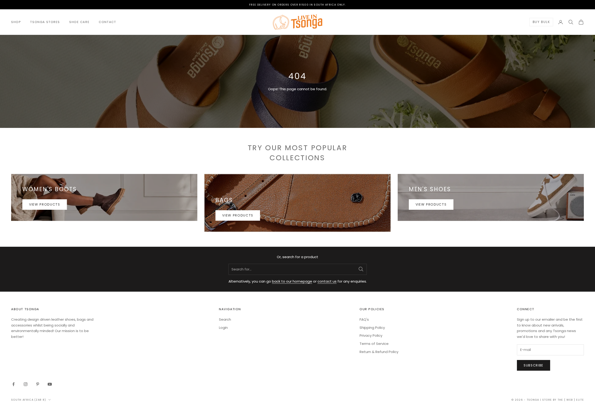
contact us (327, 281)
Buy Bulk (541, 22)
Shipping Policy (372, 327)
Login (223, 327)
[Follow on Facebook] (13, 384)
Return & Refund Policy (379, 351)
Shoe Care (79, 22)
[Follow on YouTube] (49, 384)
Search (225, 319)
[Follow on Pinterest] (37, 384)
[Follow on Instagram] (25, 384)
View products (44, 204)
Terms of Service (374, 343)
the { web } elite (571, 400)
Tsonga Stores (45, 22)
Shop (16, 22)
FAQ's (364, 319)
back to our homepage (292, 281)
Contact (107, 22)
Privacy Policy (371, 335)
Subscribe (533, 365)
